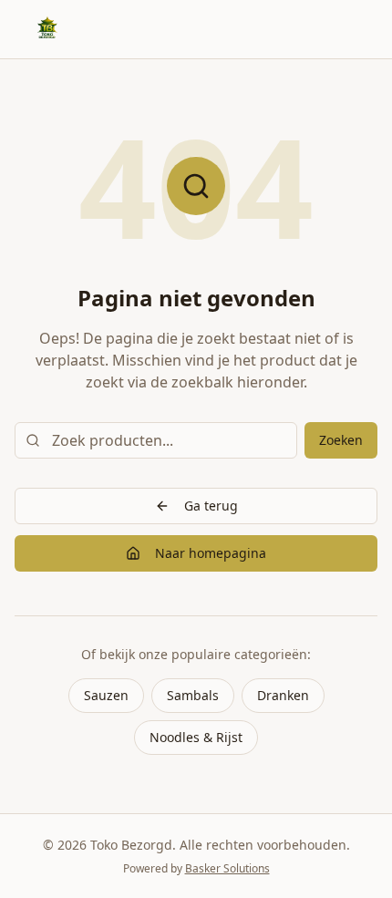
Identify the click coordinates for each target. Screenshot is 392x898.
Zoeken (341, 440)
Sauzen (106, 695)
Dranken (283, 695)
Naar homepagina (210, 553)
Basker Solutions (227, 868)
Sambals (193, 695)
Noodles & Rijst (196, 737)
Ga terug (211, 505)
